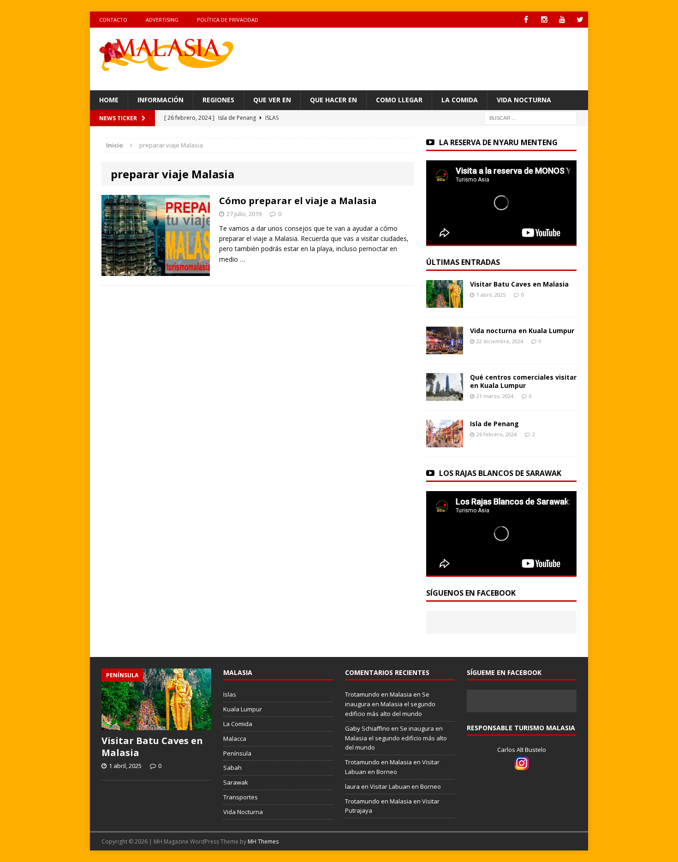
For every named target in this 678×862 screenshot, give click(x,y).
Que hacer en (333, 99)
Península (237, 753)
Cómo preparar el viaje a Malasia (298, 200)
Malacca (234, 738)
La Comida (459, 99)
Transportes (240, 797)
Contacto (113, 19)
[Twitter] (580, 20)
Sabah (232, 767)
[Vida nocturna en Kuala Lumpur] (444, 348)
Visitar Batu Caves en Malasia (519, 284)
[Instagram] (544, 20)
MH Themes (263, 841)
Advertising (162, 19)
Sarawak (235, 782)
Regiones (218, 99)
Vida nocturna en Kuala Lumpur (522, 330)
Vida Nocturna (524, 99)
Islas (229, 694)
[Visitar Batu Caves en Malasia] (444, 302)
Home (109, 99)
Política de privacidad (227, 19)
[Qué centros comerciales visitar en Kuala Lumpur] (444, 395)
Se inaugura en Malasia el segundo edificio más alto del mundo (390, 704)
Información (160, 99)
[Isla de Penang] (444, 441)
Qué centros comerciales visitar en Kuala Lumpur (523, 381)
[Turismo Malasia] (169, 54)
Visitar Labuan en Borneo (405, 786)
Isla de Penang (494, 423)
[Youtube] (562, 20)
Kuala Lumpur (242, 709)
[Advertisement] (428, 57)
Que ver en (272, 99)
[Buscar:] (530, 117)
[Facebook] (526, 20)
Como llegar (399, 99)
